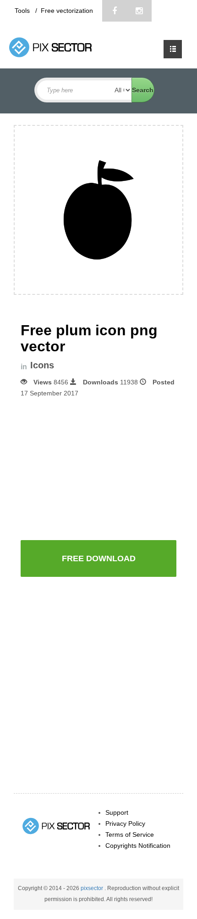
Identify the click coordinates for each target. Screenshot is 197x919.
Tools (23, 10)
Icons (42, 365)
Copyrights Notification (137, 845)
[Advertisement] (98, 468)
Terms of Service (129, 834)
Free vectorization (67, 10)
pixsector (92, 888)
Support (116, 812)
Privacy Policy (125, 823)
